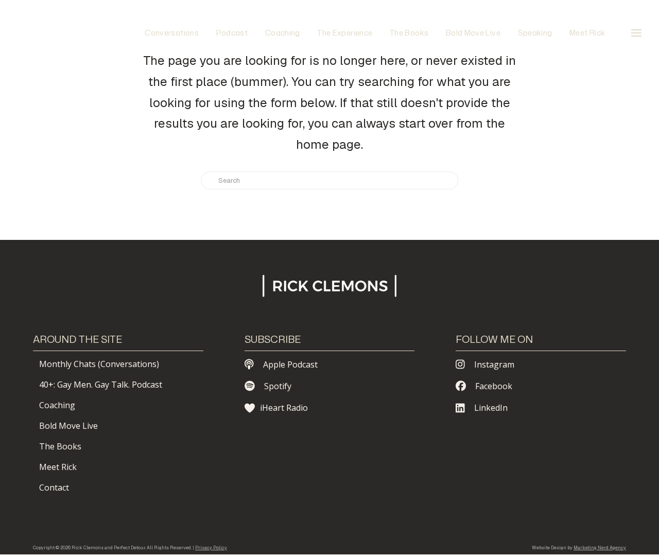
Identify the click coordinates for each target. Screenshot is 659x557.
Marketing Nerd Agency (600, 548)
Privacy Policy (211, 548)
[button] (636, 33)
